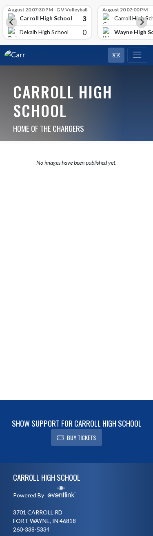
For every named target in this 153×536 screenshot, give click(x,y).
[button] (116, 55)
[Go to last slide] (11, 22)
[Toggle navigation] (137, 55)
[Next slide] (141, 22)
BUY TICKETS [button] (81, 437)
